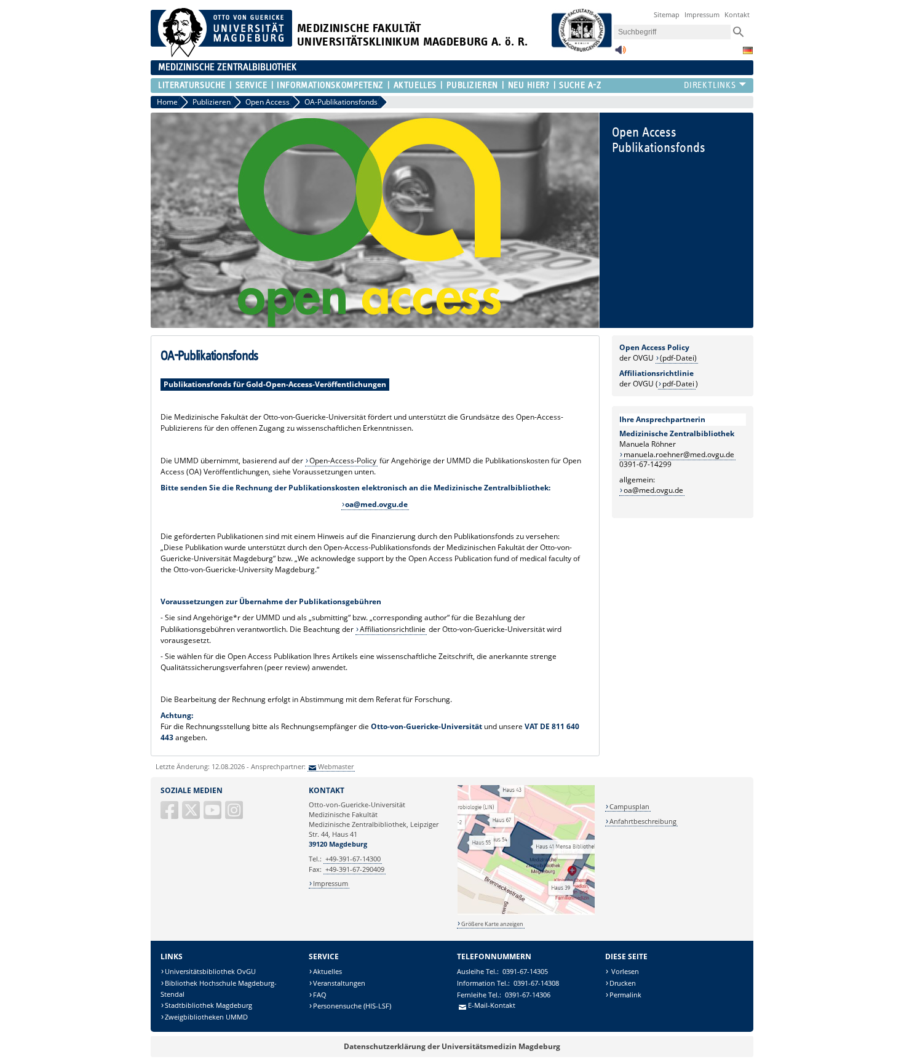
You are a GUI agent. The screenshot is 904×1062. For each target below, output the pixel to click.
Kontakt (737, 14)
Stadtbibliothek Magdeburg (208, 1005)
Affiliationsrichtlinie (393, 629)
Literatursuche (192, 85)
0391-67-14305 (525, 971)
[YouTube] (213, 815)
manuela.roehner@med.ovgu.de (679, 454)
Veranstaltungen (339, 983)
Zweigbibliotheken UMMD (206, 1016)
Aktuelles (415, 85)
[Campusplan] (526, 912)
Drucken (622, 983)
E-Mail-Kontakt (491, 1005)
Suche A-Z (580, 85)
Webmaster (336, 766)
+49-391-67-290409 (354, 869)
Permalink (625, 994)
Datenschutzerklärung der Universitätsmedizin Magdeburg (452, 1046)
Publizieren (472, 85)
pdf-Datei (678, 383)
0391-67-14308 (536, 983)
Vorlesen (624, 971)
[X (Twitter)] (192, 815)
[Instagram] (235, 815)
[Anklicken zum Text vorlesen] (620, 53)
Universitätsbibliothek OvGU (210, 971)
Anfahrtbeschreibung (642, 821)
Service (251, 85)
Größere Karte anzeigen (492, 924)
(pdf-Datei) (678, 358)
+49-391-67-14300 (353, 858)
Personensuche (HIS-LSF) (352, 1005)
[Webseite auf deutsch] (747, 50)
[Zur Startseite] (221, 54)
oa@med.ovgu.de (653, 490)
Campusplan (629, 806)
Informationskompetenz (330, 85)
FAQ (320, 994)
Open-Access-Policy (342, 460)
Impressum (702, 14)
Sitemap (667, 14)
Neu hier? (528, 85)
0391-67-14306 (527, 994)
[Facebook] (170, 815)
